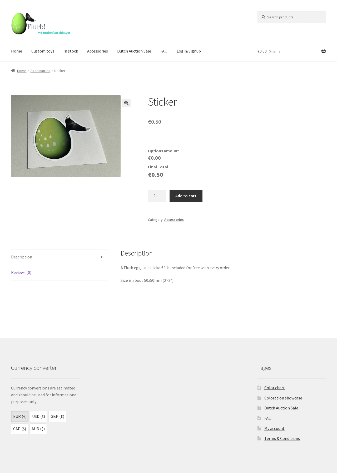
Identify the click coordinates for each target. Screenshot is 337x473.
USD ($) (38, 416)
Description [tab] (21, 256)
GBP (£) (57, 416)
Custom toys (42, 51)
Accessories (97, 51)
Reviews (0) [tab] (21, 272)
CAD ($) (19, 428)
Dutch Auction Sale (134, 51)
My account (274, 428)
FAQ (163, 51)
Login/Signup (189, 51)
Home (16, 51)
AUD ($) (38, 428)
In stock (70, 51)
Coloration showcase (283, 398)
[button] (126, 103)
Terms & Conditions (282, 438)
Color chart (274, 387)
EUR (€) (20, 416)
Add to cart (185, 195)
